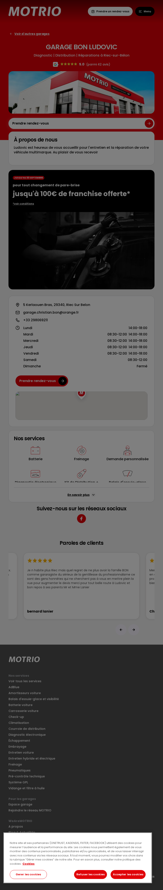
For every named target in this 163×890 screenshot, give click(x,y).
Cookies (28, 864)
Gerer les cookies (28, 874)
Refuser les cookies (90, 874)
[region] (77, 857)
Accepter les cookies (128, 874)
